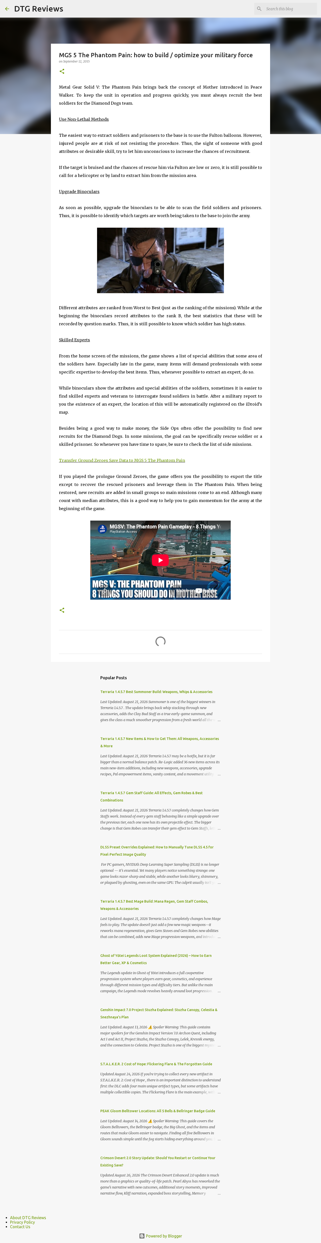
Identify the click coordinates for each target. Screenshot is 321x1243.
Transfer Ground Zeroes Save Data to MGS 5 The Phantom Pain (122, 460)
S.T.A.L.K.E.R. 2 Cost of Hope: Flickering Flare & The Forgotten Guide (156, 1064)
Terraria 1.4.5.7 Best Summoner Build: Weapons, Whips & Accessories (156, 692)
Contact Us (20, 1226)
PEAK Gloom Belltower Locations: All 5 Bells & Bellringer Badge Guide (157, 1111)
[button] (62, 71)
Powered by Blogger (163, 1236)
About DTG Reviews (28, 1217)
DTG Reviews (38, 8)
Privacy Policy (22, 1222)
